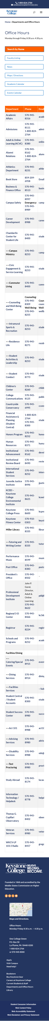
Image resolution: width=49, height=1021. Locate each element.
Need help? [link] (11, 966)
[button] (41, 13)
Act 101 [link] (13, 728)
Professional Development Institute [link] (13, 595)
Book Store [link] (11, 179)
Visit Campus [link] (12, 963)
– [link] (39, 688)
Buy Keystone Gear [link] (14, 977)
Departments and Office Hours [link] (19, 987)
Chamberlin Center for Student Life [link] (12, 236)
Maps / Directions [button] (15, 75)
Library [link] (9, 990)
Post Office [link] (11, 567)
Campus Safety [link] (13, 202)
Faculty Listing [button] (13, 58)
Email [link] (41, 179)
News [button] (9, 66)
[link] (11, 12)
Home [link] (7, 22)
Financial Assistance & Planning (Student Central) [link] (12, 420)
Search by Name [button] (15, 49)
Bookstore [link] (11, 973)
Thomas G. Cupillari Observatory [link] (12, 817)
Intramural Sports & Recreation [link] (13, 327)
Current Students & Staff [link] (17, 983)
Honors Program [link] (14, 434)
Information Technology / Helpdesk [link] (12, 798)
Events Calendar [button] (14, 92)
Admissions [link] (11, 129)
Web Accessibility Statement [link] (23, 1011)
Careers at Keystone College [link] (18, 980)
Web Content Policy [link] (23, 1008)
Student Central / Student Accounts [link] (14, 699)
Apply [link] (9, 960)
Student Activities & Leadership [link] (12, 359)
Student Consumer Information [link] (23, 1004)
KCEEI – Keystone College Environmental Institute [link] (13, 497)
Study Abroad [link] (13, 779)
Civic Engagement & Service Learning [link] (14, 268)
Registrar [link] (10, 627)
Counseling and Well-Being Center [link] (13, 306)
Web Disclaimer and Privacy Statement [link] (23, 1015)
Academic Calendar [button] (15, 84)
